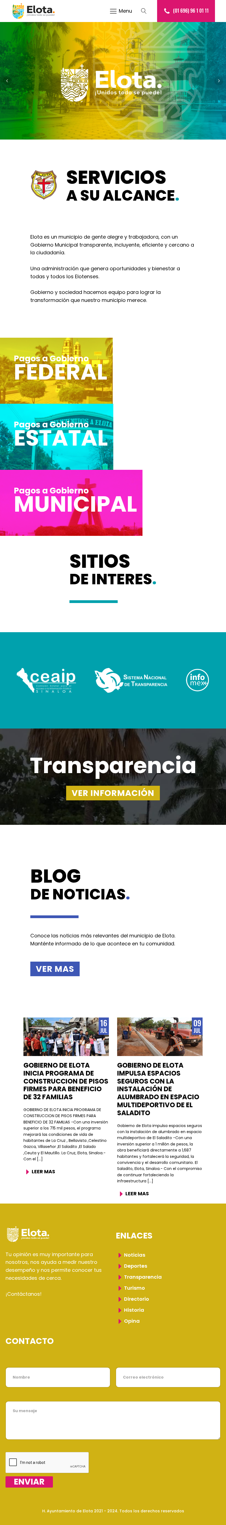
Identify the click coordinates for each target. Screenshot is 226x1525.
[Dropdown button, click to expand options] (146, 11)
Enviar (29, 1482)
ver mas (55, 969)
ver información (113, 793)
